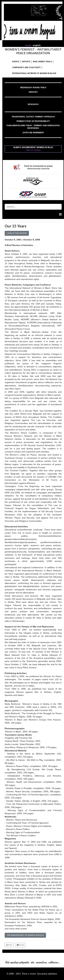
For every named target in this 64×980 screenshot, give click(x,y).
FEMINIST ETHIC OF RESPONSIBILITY (33, 121)
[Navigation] (60, 214)
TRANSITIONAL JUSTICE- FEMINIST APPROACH (33, 117)
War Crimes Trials (42, 62)
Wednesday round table (33, 87)
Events (15, 62)
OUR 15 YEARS (33, 150)
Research (33, 104)
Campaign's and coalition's (26, 67)
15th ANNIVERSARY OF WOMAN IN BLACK (25, 935)
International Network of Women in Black (34, 73)
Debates (33, 92)
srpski (28, 45)
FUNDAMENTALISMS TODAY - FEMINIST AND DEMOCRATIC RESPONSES (33, 126)
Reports (26, 62)
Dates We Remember (33, 133)
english (37, 45)
